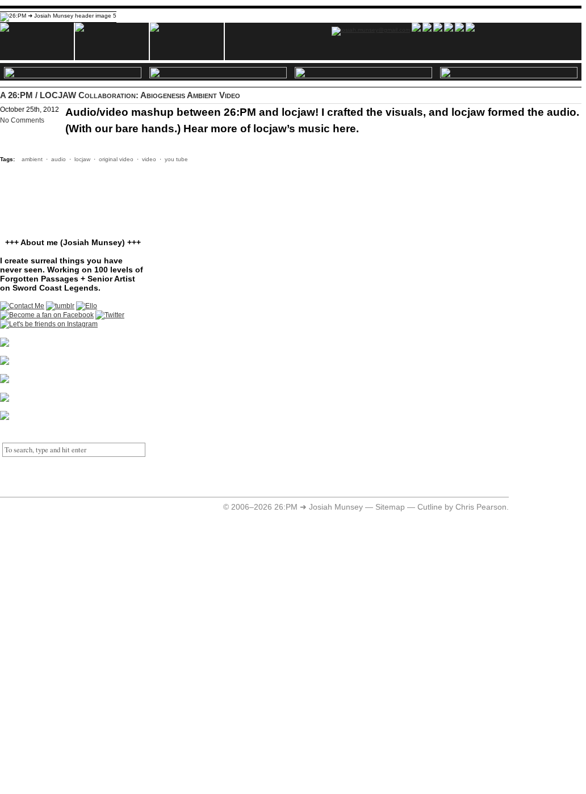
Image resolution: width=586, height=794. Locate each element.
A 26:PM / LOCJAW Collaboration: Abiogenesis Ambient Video (120, 95)
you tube (176, 159)
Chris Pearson (481, 507)
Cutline (429, 507)
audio (58, 159)
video (149, 159)
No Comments (22, 120)
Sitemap (390, 507)
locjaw (82, 159)
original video (116, 159)
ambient (32, 159)
